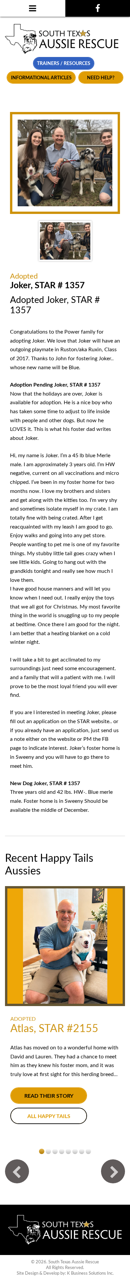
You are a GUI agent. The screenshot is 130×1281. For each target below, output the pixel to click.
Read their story (48, 1096)
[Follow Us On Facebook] (97, 8)
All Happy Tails (48, 1116)
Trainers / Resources (63, 63)
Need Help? (100, 77)
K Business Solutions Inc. (90, 1273)
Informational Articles (41, 77)
